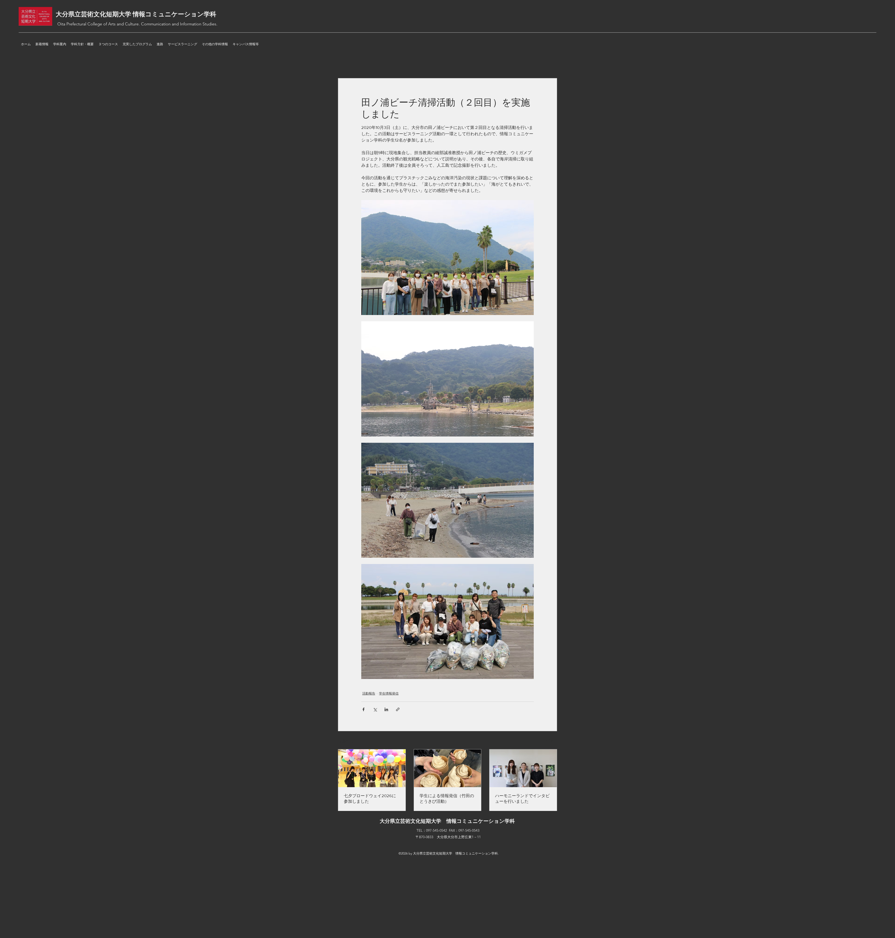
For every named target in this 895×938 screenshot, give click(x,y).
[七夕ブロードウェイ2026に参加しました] (372, 768)
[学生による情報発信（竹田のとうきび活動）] (447, 768)
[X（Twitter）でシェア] (375, 709)
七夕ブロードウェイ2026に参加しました (370, 798)
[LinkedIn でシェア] (386, 709)
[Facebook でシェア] (363, 709)
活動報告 (368, 693)
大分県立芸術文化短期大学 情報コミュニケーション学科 (136, 14)
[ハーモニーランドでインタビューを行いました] (523, 768)
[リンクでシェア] (398, 709)
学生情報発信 (389, 693)
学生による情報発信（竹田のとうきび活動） (447, 798)
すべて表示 (549, 740)
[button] (551, 57)
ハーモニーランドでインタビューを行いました (522, 798)
